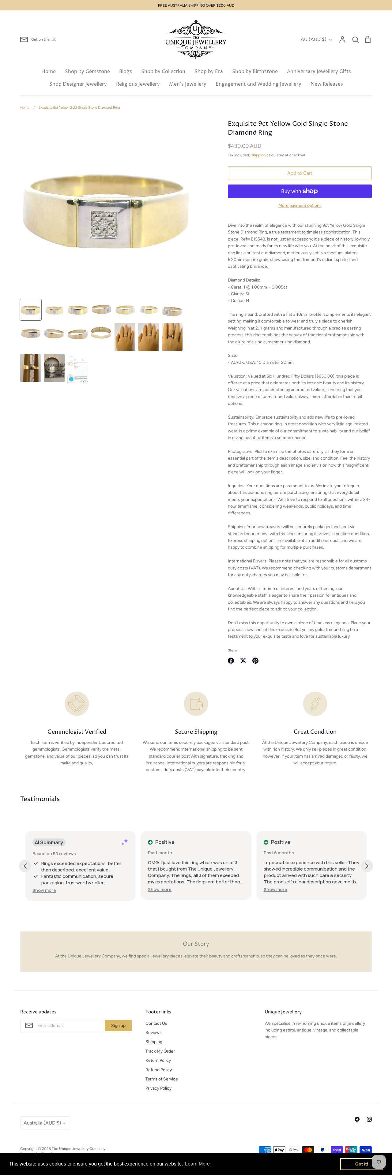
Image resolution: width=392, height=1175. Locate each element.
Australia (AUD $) (42, 1123)
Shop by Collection (163, 71)
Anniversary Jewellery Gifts (319, 71)
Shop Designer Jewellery (78, 84)
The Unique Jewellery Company (78, 1148)
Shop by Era (208, 71)
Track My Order (160, 1051)
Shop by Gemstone (87, 71)
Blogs (125, 71)
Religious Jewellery (138, 84)
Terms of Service (161, 1079)
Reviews (153, 1032)
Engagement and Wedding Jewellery (258, 84)
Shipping (258, 155)
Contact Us (156, 1023)
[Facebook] (357, 1119)
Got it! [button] (361, 1164)
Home (48, 71)
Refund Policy (158, 1069)
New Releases (327, 84)
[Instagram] (369, 1119)
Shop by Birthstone (255, 71)
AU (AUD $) (313, 39)
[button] (44, 890)
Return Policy (158, 1060)
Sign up (118, 1025)
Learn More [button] (197, 1163)
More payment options (300, 205)
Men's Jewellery (187, 84)
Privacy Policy (158, 1088)
